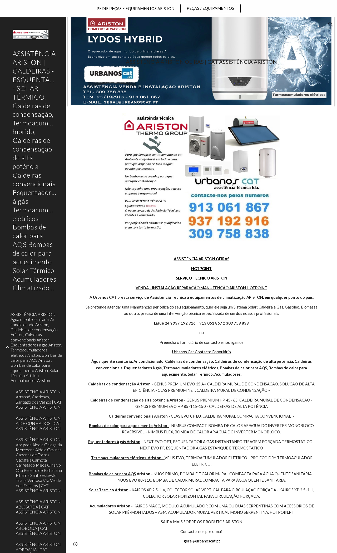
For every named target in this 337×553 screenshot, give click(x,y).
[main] (201, 61)
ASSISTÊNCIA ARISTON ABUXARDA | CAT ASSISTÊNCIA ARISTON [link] (38, 506)
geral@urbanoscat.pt (202, 541)
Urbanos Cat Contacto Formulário (201, 352)
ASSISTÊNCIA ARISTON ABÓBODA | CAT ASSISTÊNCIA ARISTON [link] (38, 528)
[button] (330, 24)
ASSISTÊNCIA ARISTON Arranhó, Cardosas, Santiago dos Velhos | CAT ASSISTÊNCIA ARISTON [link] (39, 399)
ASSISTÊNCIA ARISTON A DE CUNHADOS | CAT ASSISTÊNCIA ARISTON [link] (38, 423)
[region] (168, 8)
